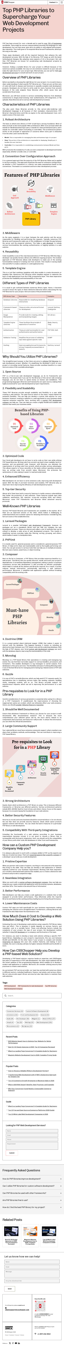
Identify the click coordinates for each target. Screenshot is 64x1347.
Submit (11, 1153)
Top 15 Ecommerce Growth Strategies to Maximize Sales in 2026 (31, 1081)
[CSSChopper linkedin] (19, 1343)
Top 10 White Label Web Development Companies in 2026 (28, 1114)
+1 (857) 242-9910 (43, 1334)
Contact (53, 2)
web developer (48, 243)
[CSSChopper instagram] (22, 1343)
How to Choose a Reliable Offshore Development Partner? (28, 1071)
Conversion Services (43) (15, 1011)
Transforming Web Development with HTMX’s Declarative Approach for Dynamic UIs (32, 1076)
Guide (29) (10, 1018)
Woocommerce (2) (13, 1026)
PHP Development (10, 986)
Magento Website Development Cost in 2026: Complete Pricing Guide (32, 1055)
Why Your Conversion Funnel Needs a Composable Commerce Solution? (29, 1090)
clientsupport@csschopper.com (17, 1310)
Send (10, 1289)
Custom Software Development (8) (37, 1011)
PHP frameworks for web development (30, 986)
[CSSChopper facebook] (13, 1343)
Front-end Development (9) (29, 1015)
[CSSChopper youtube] (16, 1343)
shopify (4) (10, 1022)
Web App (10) (29, 1022)
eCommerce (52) (12, 1015)
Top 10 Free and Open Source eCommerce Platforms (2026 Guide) (31, 1110)
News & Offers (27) (49, 1018)
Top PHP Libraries (50, 986)
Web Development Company (13, 989)
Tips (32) (19, 1022)
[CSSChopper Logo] (8, 2)
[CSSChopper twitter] (10, 1343)
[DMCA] (15, 1328)
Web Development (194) (44, 1022)
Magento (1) (36, 1018)
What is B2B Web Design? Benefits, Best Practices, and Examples (31, 1085)
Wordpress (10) (27, 1026)
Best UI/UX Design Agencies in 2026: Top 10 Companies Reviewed (31, 1047)
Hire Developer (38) (22, 1018)
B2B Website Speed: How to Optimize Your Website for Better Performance (29, 1042)
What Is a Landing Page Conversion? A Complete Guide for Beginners (32, 1051)
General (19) (45, 1015)
